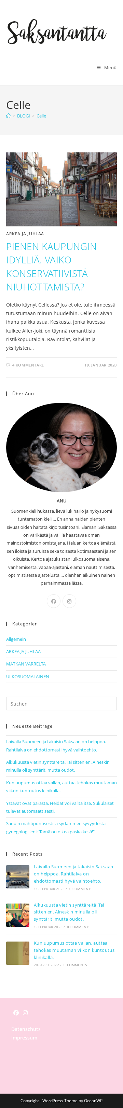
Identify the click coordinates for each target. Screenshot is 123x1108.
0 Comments (81, 888)
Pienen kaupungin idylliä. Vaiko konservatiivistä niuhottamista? (51, 266)
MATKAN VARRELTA (26, 664)
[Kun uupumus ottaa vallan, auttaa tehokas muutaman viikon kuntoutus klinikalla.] (17, 953)
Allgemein (16, 639)
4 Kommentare (28, 365)
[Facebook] (53, 601)
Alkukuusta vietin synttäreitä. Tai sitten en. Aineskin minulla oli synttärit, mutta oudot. (69, 912)
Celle (41, 116)
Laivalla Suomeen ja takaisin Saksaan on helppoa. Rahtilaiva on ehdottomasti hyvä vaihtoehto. (73, 873)
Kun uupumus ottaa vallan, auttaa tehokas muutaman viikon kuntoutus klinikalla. (74, 950)
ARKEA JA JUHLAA (25, 234)
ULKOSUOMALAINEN (27, 676)
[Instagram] (69, 601)
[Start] (8, 116)
